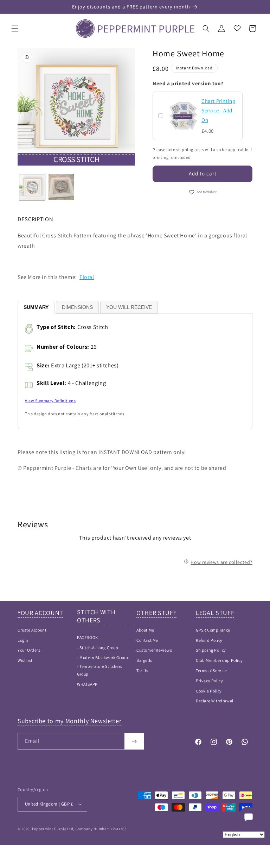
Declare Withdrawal (214, 700)
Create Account (32, 630)
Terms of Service (211, 670)
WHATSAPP (87, 684)
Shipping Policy (211, 650)
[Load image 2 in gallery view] (61, 187)
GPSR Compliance (213, 630)
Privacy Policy (209, 680)
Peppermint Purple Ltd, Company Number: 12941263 (79, 828)
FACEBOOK (87, 637)
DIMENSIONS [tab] (77, 307)
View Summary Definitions (50, 400)
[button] (14, 28)
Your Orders (29, 650)
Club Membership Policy (219, 660)
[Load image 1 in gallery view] (32, 187)
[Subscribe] (134, 741)
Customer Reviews (154, 650)
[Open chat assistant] (248, 817)
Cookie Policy (209, 691)
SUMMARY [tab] (36, 307)
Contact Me (147, 640)
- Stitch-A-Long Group (97, 647)
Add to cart (203, 173)
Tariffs (142, 670)
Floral (86, 277)
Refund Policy (209, 640)
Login (23, 640)
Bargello (144, 660)
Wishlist (25, 660)
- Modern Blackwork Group (102, 657)
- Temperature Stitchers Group (99, 670)
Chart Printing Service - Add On (218, 110)
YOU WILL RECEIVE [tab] (129, 307)
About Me (145, 630)
